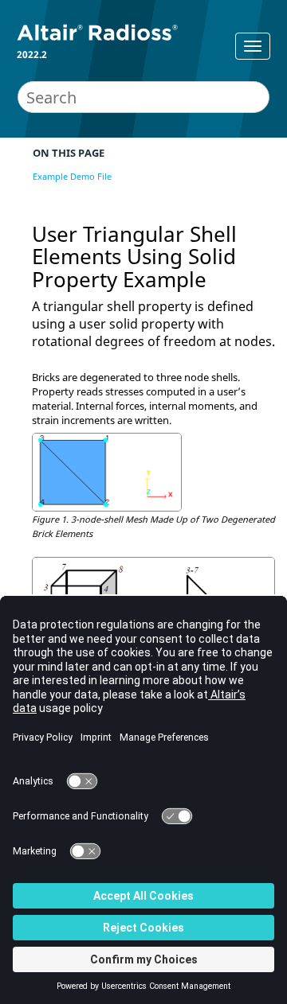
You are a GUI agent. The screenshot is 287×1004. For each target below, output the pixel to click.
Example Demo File (72, 176)
